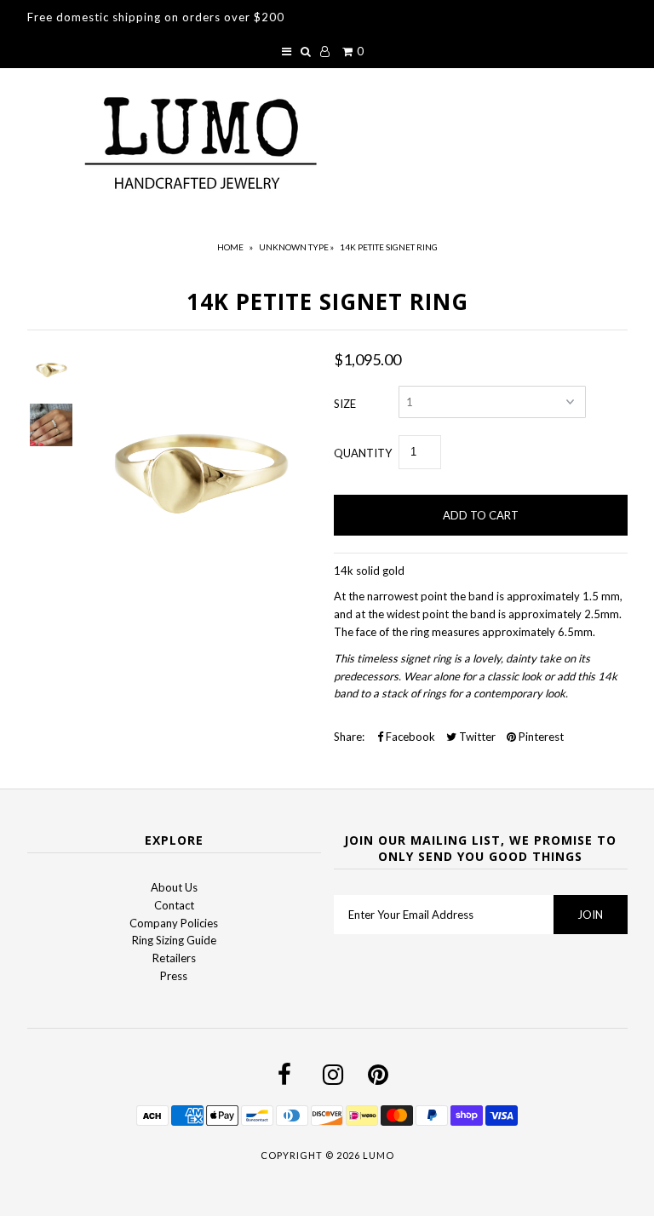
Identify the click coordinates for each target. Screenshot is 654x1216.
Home (230, 247)
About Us (174, 887)
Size (345, 403)
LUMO (378, 1155)
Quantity (363, 453)
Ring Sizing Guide (174, 940)
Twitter (476, 736)
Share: (349, 736)
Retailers (174, 958)
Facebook (409, 736)
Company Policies (173, 923)
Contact (174, 905)
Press (173, 976)
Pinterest (540, 736)
